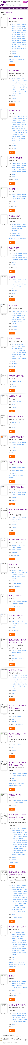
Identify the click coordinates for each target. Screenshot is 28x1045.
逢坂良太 (24, 42)
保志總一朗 (24, 840)
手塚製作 (16, 179)
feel (14, 366)
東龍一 (21, 852)
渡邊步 (13, 990)
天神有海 (19, 38)
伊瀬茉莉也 (18, 79)
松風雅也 (14, 91)
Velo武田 (14, 46)
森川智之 (14, 138)
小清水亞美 (14, 257)
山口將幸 (19, 606)
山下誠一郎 (14, 987)
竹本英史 (24, 30)
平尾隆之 (14, 447)
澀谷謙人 (19, 601)
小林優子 (20, 836)
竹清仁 (13, 1024)
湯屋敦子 (24, 948)
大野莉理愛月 (20, 1019)
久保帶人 (14, 527)
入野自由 (14, 196)
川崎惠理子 (24, 944)
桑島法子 (19, 171)
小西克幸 (15, 132)
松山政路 (24, 169)
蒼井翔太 (19, 1015)
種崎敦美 (24, 196)
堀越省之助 (23, 32)
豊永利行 (20, 116)
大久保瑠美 (20, 574)
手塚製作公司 (17, 586)
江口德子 (14, 601)
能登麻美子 (15, 259)
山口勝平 (14, 87)
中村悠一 (19, 120)
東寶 (15, 555)
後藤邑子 (24, 352)
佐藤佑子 (19, 165)
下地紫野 (15, 313)
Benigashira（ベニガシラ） (18, 658)
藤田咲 (13, 128)
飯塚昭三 (24, 136)
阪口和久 (20, 860)
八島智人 (24, 224)
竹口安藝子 (21, 946)
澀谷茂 (14, 842)
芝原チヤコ (15, 946)
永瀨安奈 (14, 981)
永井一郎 (19, 40)
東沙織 (25, 834)
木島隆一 (24, 444)
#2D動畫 (11, 452)
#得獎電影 (11, 964)
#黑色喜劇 (21, 962)
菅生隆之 (19, 286)
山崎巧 (23, 854)
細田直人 (14, 361)
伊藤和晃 (14, 948)
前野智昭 (25, 623)
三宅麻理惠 (14, 321)
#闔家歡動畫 (21, 783)
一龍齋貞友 (23, 828)
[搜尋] (20, 5)
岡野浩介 (23, 830)
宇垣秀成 (15, 944)
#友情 (13, 59)
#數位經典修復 (21, 964)
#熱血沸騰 (17, 59)
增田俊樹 (20, 623)
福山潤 (14, 120)
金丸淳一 (25, 48)
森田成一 (14, 518)
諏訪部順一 (14, 570)
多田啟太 (15, 574)
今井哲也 (14, 264)
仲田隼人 (19, 354)
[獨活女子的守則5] (4, 798)
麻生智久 (20, 844)
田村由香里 (24, 773)
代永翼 (25, 832)
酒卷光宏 (14, 578)
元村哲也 (24, 91)
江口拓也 (19, 981)
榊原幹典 (19, 233)
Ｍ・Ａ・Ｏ (19, 140)
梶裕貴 (23, 120)
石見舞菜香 (19, 311)
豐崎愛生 (25, 253)
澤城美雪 (24, 24)
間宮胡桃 (14, 1019)
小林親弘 (14, 280)
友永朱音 (20, 348)
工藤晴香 (14, 32)
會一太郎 (14, 48)
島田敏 (17, 852)
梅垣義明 (18, 932)
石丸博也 (14, 936)
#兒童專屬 (11, 477)
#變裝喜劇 (16, 966)
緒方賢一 (14, 356)
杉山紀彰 (19, 518)
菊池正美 (14, 40)
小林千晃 (14, 985)
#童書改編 (18, 238)
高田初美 (14, 346)
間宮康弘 (14, 832)
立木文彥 (23, 1017)
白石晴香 (19, 280)
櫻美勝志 (14, 262)
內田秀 (25, 259)
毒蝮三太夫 (19, 228)
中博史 (22, 317)
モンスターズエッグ (18, 724)
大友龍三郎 (15, 848)
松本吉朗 (24, 38)
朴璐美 (14, 89)
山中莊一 (19, 358)
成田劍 (19, 840)
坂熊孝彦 (14, 93)
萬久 (13, 719)
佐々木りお (14, 230)
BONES (15, 206)
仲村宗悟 (14, 621)
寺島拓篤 (19, 122)
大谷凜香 (19, 444)
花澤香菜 (15, 118)
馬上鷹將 (19, 993)
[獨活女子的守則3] (4, 599)
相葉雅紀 (19, 716)
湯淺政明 (14, 473)
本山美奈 (19, 352)
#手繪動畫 (11, 966)
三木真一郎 (24, 572)
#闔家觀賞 (15, 783)
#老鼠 (20, 785)
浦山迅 (13, 852)
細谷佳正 (23, 198)
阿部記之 (14, 51)
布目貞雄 (24, 850)
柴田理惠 (20, 942)
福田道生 (14, 655)
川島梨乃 (19, 346)
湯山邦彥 (14, 233)
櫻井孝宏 (19, 194)
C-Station (16, 696)
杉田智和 (19, 284)
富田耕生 (24, 165)
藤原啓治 (14, 26)
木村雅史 (14, 850)
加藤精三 (24, 934)
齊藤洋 (13, 235)
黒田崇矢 (15, 134)
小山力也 (24, 46)
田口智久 (14, 524)
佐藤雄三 (14, 95)
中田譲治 (24, 284)
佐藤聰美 (14, 354)
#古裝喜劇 (11, 862)
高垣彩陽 (14, 122)
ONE (13, 204)
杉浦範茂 (18, 235)
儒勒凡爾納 (14, 552)
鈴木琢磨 (19, 28)
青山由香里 (14, 348)
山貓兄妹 (14, 386)
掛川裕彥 (21, 848)
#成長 (10, 59)
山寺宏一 (19, 576)
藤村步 (18, 198)
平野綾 (19, 83)
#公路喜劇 (16, 962)
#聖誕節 (15, 964)
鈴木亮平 (19, 224)
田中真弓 (19, 381)
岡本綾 (22, 932)
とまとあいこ (20, 356)
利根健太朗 (24, 684)
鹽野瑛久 (14, 983)
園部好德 (24, 952)
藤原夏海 (15, 255)
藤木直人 (25, 81)
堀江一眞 (23, 128)
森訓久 (23, 36)
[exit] (1, 1)
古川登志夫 (19, 48)
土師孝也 (20, 846)
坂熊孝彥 (14, 38)
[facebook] (26, 1038)
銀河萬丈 (24, 40)
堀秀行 (13, 167)
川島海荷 (15, 83)
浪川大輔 (19, 26)
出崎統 (13, 174)
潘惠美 (13, 24)
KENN (18, 89)
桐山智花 (14, 44)
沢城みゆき (14, 81)
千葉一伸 (19, 850)
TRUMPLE (14, 363)
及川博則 (14, 606)
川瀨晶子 (14, 165)
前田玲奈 (23, 89)
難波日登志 (14, 290)
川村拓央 (25, 844)
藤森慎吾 (14, 1015)
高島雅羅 (14, 171)
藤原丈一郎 (20, 834)
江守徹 (13, 932)
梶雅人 (18, 32)
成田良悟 (14, 145)
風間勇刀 (23, 950)
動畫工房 (16, 329)
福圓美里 (25, 130)
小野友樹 (14, 124)
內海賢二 (23, 167)
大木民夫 (18, 167)
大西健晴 (19, 36)
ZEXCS (15, 995)
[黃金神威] (4, 280)
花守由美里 (14, 676)
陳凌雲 (21, 470)
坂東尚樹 (14, 30)
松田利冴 (25, 680)
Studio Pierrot (17, 530)
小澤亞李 (18, 317)
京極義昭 (14, 690)
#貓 (9, 238)
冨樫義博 (14, 53)
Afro (13, 693)
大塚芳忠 (20, 132)
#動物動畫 (23, 238)
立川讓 (13, 201)
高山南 (13, 828)
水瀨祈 (13, 317)
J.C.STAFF (16, 267)
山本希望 (15, 682)
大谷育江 (19, 46)
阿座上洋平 (19, 985)
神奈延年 (19, 842)
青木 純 (13, 384)
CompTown (22, 661)
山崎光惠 (14, 323)
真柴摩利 (14, 467)
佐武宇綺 (14, 198)
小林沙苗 (14, 130)
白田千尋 (14, 572)
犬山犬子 (24, 940)
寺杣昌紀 (20, 987)
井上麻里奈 (19, 680)
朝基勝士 (19, 583)
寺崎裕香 (14, 228)
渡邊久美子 (15, 838)
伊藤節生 (14, 194)
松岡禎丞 (19, 196)
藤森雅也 (14, 857)
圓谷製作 (16, 630)
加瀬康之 (19, 136)
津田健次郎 (20, 282)
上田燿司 (24, 686)
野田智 (13, 293)
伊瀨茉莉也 (18, 24)
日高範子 (19, 545)
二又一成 (19, 44)
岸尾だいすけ (21, 126)
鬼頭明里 (20, 255)
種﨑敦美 (23, 138)
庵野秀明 (14, 549)
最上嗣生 (19, 952)
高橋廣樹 (14, 42)
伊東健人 (19, 572)
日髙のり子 (19, 87)
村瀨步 (14, 775)
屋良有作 (23, 936)
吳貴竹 (13, 470)
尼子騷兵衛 (14, 860)
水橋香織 (14, 684)
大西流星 (15, 834)
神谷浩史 (20, 118)
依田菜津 (19, 686)
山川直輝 (14, 583)
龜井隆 (13, 580)
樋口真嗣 (19, 549)
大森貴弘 (14, 143)
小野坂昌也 (20, 134)
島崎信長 (23, 983)
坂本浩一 (14, 627)
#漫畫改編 (11, 61)
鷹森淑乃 (14, 545)
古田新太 (14, 226)
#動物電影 (13, 238)
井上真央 (14, 224)
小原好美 (19, 442)
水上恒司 (19, 1013)
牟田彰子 (25, 836)
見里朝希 (14, 721)
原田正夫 (14, 952)
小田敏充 (19, 854)
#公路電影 (11, 962)
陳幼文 (17, 470)
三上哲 (18, 138)
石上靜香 (19, 315)
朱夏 (15, 148)
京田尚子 (14, 28)
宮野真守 (14, 85)
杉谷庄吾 (14, 450)
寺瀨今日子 (14, 938)
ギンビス (14, 1026)
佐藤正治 (25, 846)
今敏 (13, 957)
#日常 (21, 475)
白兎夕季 (24, 44)
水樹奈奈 (24, 226)
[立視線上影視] (2, 5)
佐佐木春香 (15, 603)
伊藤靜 (14, 680)
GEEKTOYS (16, 661)
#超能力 (22, 59)
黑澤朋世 (25, 678)
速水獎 (24, 1021)
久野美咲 (14, 136)
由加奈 (23, 467)
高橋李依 (20, 678)
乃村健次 (24, 286)
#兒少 (10, 475)
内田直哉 (19, 85)
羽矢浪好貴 (14, 326)
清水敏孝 (14, 950)
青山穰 (14, 686)
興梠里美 (19, 934)
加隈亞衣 (14, 444)
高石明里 (24, 1013)
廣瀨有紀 (25, 257)
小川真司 (14, 169)
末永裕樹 (14, 993)
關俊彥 (13, 288)
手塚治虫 (14, 176)
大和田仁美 (14, 253)
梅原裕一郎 (20, 313)
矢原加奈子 (14, 942)
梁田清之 (14, 36)
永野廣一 (24, 34)
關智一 (25, 1019)
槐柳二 (18, 936)
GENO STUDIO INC (18, 296)
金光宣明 (19, 30)
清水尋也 (14, 442)
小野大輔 (25, 118)
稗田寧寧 (19, 652)
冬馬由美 (24, 171)
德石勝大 (24, 576)
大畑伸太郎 (20, 682)
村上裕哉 (14, 34)
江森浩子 (15, 836)
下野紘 (23, 122)
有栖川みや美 (20, 344)
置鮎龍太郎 (14, 520)
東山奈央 (20, 676)
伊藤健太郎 (24, 280)
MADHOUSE (17, 56)
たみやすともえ (21, 350)
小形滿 (19, 944)
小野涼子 (24, 163)
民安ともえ (14, 350)
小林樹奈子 (24, 601)
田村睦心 (20, 321)
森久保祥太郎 (20, 832)
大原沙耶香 (20, 570)
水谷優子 (19, 163)
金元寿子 (24, 124)
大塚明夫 (19, 42)
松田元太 (14, 1013)
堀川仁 (18, 950)
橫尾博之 (19, 34)
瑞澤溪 (23, 346)
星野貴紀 (14, 652)
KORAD (19, 555)
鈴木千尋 (15, 844)
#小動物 (13, 475)
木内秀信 (25, 87)
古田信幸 (19, 948)
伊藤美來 (15, 625)
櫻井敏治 (24, 28)
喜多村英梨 (14, 126)
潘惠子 (23, 26)
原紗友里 (25, 676)
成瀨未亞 (24, 354)
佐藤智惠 (21, 838)
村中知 (23, 319)
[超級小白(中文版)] (4, 465)
